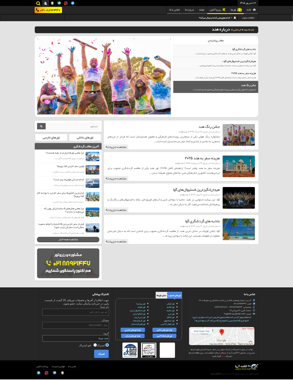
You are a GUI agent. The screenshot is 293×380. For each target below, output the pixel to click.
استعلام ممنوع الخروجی (222, 317)
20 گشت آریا (216, 374)
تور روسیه (140, 303)
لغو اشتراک (85, 345)
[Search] (41, 126)
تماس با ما (174, 9)
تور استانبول (169, 320)
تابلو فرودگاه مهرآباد (218, 320)
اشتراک (101, 345)
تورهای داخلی (85, 137)
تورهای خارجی (51, 137)
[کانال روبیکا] (6, 348)
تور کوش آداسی (167, 324)
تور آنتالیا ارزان (139, 314)
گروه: (106, 333)
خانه (249, 9)
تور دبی (171, 314)
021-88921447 (50, 10)
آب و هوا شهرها (202, 320)
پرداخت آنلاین (42, 366)
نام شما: (104, 307)
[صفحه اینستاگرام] (6, 371)
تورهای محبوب (174, 295)
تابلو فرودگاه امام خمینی (238, 320)
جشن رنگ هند (209, 126)
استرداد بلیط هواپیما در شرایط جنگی (215, 18)
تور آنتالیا (170, 317)
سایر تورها (161, 295)
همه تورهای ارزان (132, 336)
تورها (233, 9)
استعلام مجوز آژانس (242, 317)
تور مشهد (170, 310)
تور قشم (170, 307)
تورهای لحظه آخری (164, 336)
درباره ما (189, 9)
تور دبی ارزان (139, 317)
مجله (201, 9)
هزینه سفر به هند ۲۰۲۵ (202, 158)
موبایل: (105, 320)
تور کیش (170, 303)
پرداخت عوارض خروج (202, 317)
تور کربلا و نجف (139, 320)
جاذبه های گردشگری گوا (202, 221)
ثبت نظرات (183, 132)
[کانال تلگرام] (6, 363)
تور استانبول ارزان (137, 310)
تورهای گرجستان (138, 324)
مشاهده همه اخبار (68, 239)
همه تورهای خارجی (133, 330)
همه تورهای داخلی (164, 330)
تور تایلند (141, 307)
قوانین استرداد (58, 366)
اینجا (223, 356)
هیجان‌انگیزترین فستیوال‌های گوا (196, 189)
